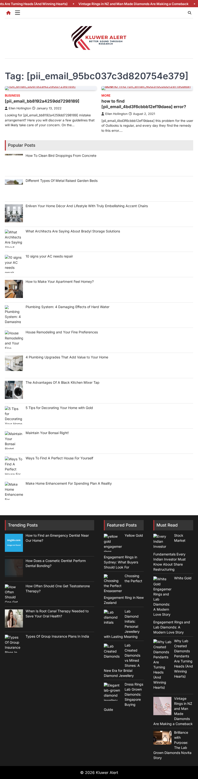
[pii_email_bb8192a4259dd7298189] (42, 101)
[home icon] (8, 12)
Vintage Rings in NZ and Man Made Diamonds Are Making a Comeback (121, 4)
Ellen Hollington (20, 108)
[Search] (189, 12)
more (106, 95)
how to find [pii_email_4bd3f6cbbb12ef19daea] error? (143, 104)
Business (12, 95)
